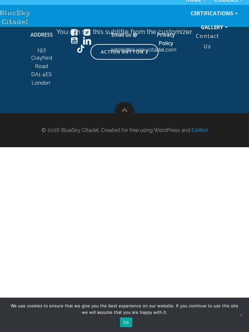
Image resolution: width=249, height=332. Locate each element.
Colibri (200, 130)
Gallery (212, 27)
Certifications (212, 13)
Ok (126, 322)
